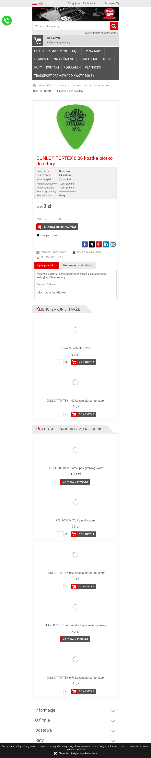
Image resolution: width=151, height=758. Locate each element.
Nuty (38, 67)
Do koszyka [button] (86, 362)
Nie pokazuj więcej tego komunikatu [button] (78, 753)
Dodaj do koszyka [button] (60, 227)
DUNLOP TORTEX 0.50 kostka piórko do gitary (76, 573)
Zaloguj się (73, 3)
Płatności (93, 67)
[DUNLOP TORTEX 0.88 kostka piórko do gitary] (75, 127)
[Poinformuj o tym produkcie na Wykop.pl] (113, 244)
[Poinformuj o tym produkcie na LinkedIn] (106, 244)
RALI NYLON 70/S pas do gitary (76, 520)
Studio (107, 59)
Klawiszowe (58, 51)
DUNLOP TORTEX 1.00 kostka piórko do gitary (76, 400)
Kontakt (52, 67)
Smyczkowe (93, 51)
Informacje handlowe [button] (51, 292)
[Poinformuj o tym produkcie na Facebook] (85, 244)
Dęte (75, 51)
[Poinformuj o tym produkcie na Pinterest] (99, 244)
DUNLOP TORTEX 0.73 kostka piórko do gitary (76, 677)
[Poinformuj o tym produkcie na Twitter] (92, 244)
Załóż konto (89, 3)
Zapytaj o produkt (53, 252)
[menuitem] (39, 51)
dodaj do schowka (50, 235)
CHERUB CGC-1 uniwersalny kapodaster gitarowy (75, 625)
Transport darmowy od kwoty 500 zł (64, 76)
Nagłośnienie (64, 59)
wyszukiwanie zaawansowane (101, 33)
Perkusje (42, 59)
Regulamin (72, 67)
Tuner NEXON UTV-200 (75, 348)
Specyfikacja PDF (52, 257)
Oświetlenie (88, 59)
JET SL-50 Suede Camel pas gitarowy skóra (75, 468)
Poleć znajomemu (89, 252)
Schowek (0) (112, 3)
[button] (35, 3)
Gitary (39, 51)
